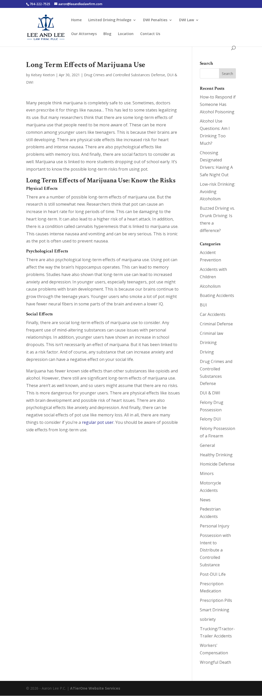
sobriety (208, 619)
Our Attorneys (84, 34)
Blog (107, 34)
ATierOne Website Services (95, 688)
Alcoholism (210, 286)
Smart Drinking (214, 610)
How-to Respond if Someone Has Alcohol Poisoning (218, 104)
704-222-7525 (40, 4)
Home (76, 20)
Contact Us (150, 34)
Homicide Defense (217, 464)
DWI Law (186, 20)
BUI (203, 305)
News (205, 500)
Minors (207, 473)
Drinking (208, 342)
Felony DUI (210, 419)
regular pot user (98, 422)
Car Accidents (212, 314)
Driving (207, 352)
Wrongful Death (215, 662)
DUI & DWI (210, 393)
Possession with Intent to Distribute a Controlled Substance (215, 550)
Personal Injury (214, 526)
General (207, 445)
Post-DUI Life (213, 574)
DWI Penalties (155, 20)
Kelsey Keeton (43, 74)
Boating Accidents (217, 295)
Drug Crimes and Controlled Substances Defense (124, 74)
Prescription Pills (216, 600)
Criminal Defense (216, 324)
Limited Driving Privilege (109, 20)
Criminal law (211, 333)
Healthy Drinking (216, 455)
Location (126, 34)
